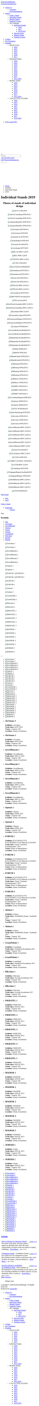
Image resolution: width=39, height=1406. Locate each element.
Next (7, 500)
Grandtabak (9, 534)
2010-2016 (22, 31)
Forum (7, 530)
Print (3, 495)
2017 (20, 29)
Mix (6, 522)
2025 (15, 63)
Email (7, 495)
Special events (19, 33)
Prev (6, 498)
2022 (15, 51)
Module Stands (15, 19)
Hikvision (8, 536)
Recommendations (16, 11)
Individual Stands (15, 17)
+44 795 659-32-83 (7, 158)
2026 (15, 61)
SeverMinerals (10, 526)
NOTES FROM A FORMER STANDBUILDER (12, 1266)
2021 (15, 53)
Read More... (14, 1249)
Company (13, 9)
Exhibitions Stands (8, 1253)
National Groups (15, 21)
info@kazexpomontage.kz (10, 160)
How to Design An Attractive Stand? (14, 1241)
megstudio (13, 1289)
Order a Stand (14, 15)
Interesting (8, 508)
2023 (15, 49)
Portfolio (8, 43)
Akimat (7, 532)
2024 (15, 47)
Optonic (8, 528)
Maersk (7, 540)
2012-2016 (17, 79)
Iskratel (7, 538)
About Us (8, 7)
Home (7, 186)
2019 (15, 73)
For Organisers (10, 41)
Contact (8, 39)
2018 (20, 27)
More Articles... (6, 1277)
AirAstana (8, 524)
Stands (7, 13)
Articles (12, 510)
